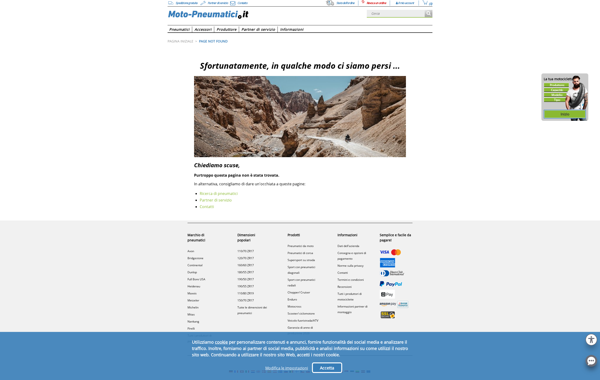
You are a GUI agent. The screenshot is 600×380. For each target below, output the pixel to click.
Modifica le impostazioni (286, 368)
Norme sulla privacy (351, 266)
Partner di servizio (216, 200)
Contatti (207, 206)
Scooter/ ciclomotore (301, 313)
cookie (221, 342)
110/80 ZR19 (245, 293)
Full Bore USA (196, 279)
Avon (191, 251)
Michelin (193, 307)
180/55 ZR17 (245, 272)
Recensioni (345, 287)
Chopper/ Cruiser (299, 292)
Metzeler (193, 300)
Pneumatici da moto (301, 246)
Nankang (193, 321)
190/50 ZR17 (245, 279)
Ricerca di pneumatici (219, 193)
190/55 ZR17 (245, 286)
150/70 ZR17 (245, 300)
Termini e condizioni (351, 280)
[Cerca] (428, 14)
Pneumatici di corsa (300, 253)
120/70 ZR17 (245, 258)
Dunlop (192, 272)
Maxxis (192, 293)
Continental (195, 265)
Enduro (292, 299)
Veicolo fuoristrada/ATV (303, 321)
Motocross (294, 306)
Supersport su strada (301, 260)
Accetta (327, 368)
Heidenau (194, 286)
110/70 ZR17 (245, 251)
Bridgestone (195, 258)
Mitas (191, 314)
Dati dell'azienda (348, 246)
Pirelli (191, 329)
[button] (591, 339)
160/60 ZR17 (245, 265)
